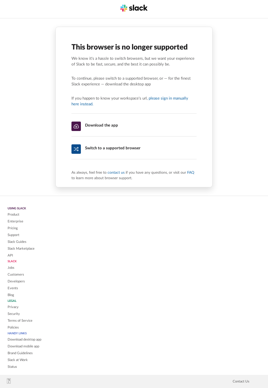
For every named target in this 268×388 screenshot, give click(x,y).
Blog (11, 295)
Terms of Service (20, 321)
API (10, 255)
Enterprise (15, 221)
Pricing (13, 228)
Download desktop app (24, 339)
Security (14, 314)
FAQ (190, 172)
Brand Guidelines (20, 353)
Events (13, 288)
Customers (16, 274)
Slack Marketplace (21, 248)
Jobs (11, 268)
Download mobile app (23, 346)
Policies (13, 327)
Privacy (13, 307)
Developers (16, 281)
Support (13, 235)
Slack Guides (17, 242)
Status (12, 367)
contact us (116, 172)
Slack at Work (18, 360)
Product (13, 214)
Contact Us (241, 381)
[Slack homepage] (11, 382)
